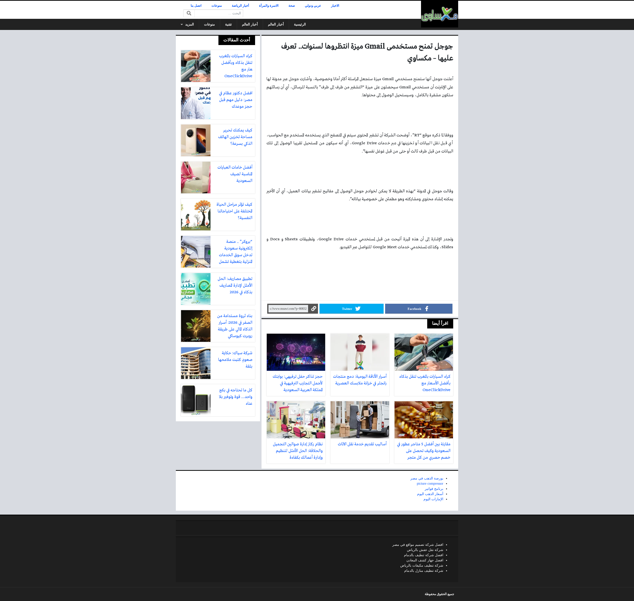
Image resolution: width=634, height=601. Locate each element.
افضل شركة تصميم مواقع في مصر (417, 545)
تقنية (228, 24)
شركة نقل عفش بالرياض (425, 550)
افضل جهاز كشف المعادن (424, 560)
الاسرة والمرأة (269, 5)
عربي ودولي (313, 5)
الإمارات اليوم (433, 499)
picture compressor (430, 483)
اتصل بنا (196, 5)
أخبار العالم (276, 24)
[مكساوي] (439, 14)
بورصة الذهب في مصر (426, 478)
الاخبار (335, 5)
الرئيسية (300, 24)
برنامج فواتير (434, 489)
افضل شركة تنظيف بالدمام (423, 555)
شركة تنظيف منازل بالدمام (423, 571)
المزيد (189, 24)
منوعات (216, 5)
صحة (292, 5)
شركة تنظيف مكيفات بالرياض (421, 565)
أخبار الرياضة (240, 5)
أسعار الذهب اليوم (430, 494)
